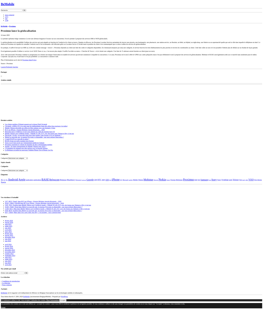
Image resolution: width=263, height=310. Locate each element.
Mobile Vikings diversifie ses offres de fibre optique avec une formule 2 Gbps (30, 128)
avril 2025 (8, 230)
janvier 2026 (9, 222)
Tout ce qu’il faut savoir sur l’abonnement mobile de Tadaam (24, 143)
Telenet (236, 180)
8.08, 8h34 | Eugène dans (43, 211)
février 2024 (9, 246)
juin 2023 (8, 261)
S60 (199, 180)
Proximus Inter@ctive (29, 60)
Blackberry (71, 180)
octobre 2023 (9, 254)
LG (121, 180)
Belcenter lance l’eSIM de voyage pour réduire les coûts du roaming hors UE (30, 132)
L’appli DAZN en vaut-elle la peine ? (17, 139)
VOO (251, 179)
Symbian (225, 180)
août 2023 (8, 257)
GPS (95, 180)
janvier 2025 (9, 235)
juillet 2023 (8, 259)
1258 (6, 20)
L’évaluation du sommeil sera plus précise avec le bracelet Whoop (26, 148)
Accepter (63, 300)
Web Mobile (258, 180)
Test (240, 180)
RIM (195, 180)
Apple (21, 179)
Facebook (83, 180)
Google (90, 179)
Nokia (162, 179)
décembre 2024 (10, 237)
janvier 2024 (9, 248)
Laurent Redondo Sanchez (9, 67)
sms (210, 180)
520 (6, 19)
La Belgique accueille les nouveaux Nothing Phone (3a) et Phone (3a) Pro (29, 150)
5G (6, 180)
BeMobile (7, 4)
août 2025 (8, 224)
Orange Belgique (176, 180)
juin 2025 (8, 228)
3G (2, 180)
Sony (214, 179)
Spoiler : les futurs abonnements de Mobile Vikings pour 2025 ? (25, 146)
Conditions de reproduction (11, 281)
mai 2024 (8, 241)
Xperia (3, 182)
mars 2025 (8, 232)
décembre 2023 (10, 250)
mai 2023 (8, 263)
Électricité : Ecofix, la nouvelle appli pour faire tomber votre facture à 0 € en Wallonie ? (33, 135)
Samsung (205, 180)
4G (4, 180)
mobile (131, 180)
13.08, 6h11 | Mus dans (47, 209)
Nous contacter (7, 285)
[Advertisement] (25, 88)
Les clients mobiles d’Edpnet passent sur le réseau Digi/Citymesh (26, 124)
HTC (99, 180)
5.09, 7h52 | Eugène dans (48, 205)
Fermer (3, 307)
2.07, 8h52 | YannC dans (33, 201)
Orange (168, 180)
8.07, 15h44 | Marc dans (33, 212)
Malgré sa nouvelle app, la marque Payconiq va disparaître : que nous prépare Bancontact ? (34, 137)
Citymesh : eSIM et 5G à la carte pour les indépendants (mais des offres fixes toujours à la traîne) (36, 126)
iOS (107, 180)
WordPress (64, 296)
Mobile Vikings (138, 180)
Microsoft (125, 180)
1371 (6, 17)
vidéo (246, 180)
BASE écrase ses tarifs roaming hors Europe (19, 141)
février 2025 (9, 233)
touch (243, 180)
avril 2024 (8, 244)
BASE (45, 179)
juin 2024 (8, 239)
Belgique (63, 180)
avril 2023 (8, 265)
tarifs (230, 180)
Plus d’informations (52, 300)
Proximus (12, 26)
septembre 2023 (10, 255)
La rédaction (6, 283)
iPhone (116, 179)
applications (37, 180)
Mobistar (148, 179)
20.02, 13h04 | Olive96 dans (34, 203)
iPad (110, 180)
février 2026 (9, 220)
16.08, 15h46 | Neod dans (43, 207)
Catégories (4, 158)
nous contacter (9, 15)
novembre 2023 (10, 252)
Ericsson (78, 180)
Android (13, 179)
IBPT (103, 180)
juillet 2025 (8, 226)
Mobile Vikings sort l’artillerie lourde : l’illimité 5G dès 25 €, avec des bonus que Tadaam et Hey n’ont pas (39, 133)
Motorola (156, 180)
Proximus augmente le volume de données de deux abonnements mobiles (28, 145)
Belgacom (54, 179)
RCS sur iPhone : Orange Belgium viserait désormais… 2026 (25, 130)
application (29, 180)
